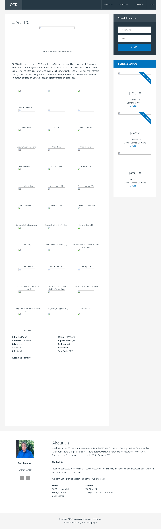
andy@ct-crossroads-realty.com (99, 492)
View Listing (135, 106)
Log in (94, 523)
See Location (58, 496)
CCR (14, 4)
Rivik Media (86, 523)
